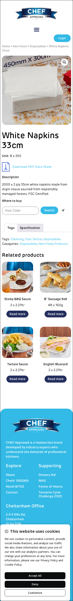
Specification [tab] (30, 228)
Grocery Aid (47, 475)
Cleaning (17, 239)
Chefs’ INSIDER (17, 480)
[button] (36, 29)
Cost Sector (33, 239)
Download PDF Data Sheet (32, 166)
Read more (17, 314)
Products (61, 243)
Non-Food (20, 46)
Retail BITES (15, 486)
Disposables (38, 46)
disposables (52, 239)
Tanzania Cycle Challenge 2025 (50, 494)
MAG (42, 480)
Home (6, 46)
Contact (12, 492)
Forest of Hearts (51, 486)
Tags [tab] (10, 228)
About (10, 475)
